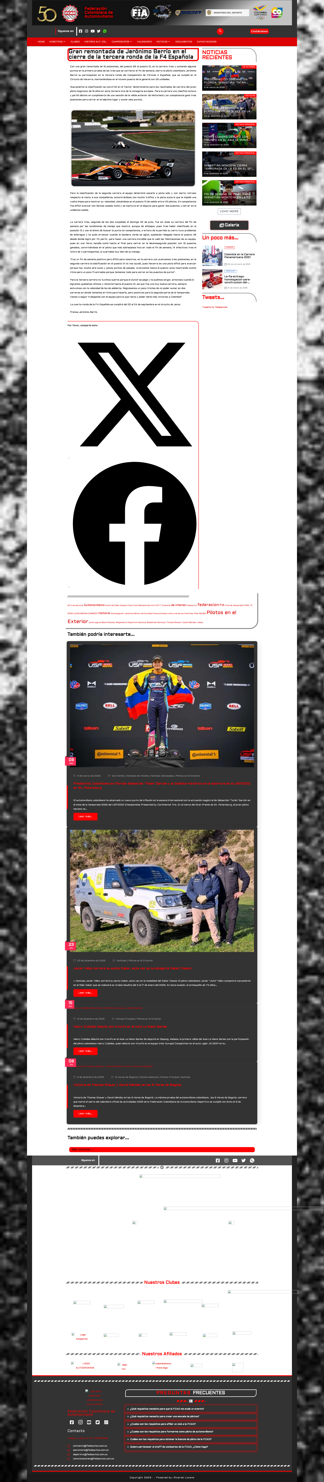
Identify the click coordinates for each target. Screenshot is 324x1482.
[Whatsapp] (104, 31)
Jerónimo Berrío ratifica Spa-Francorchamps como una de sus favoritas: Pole (161, 613)
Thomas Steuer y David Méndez (181, 622)
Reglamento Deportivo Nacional (131, 622)
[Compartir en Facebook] (134, 587)
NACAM (202, 613)
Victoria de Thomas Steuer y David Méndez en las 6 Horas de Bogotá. (127, 1085)
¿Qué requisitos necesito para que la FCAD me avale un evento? (167, 1409)
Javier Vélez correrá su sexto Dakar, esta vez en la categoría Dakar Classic (132, 968)
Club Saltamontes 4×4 (144, 605)
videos (200, 622)
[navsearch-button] (220, 31)
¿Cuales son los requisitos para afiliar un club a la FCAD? (163, 1424)
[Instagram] (86, 31)
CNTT (158, 605)
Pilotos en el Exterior (188, 776)
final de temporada (234, 605)
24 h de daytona (75, 605)
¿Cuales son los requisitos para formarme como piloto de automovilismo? (171, 1432)
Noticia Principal (125, 1019)
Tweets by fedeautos (214, 307)
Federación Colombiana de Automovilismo (99, 12)
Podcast (111, 622)
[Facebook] (80, 31)
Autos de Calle (112, 605)
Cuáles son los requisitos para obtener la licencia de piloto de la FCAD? (171, 1439)
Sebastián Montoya (156, 622)
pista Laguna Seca (98, 622)
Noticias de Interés (137, 776)
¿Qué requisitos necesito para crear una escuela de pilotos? (164, 1416)
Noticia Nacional (148, 1077)
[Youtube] (92, 31)
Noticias (121, 961)
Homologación (117, 613)
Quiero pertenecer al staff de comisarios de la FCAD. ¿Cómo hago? (169, 1447)
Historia (104, 613)
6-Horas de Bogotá (126, 1077)
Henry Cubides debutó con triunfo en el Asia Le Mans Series (120, 1026)
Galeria (232, 225)
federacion (208, 605)
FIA (222, 605)
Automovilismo (94, 605)
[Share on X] (134, 458)
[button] (190, 1409)
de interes (178, 605)
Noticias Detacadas (162, 776)
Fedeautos (191, 605)
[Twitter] (98, 31)
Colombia (166, 605)
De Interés (118, 776)
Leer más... (85, 816)
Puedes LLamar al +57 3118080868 (88, 1438)
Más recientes (81, 1149)
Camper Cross (126, 605)
